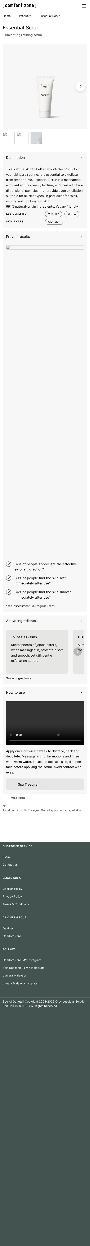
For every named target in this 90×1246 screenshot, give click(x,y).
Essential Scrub (50, 16)
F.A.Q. (7, 857)
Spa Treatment (29, 784)
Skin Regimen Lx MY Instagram (24, 967)
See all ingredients (18, 678)
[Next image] (80, 86)
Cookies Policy (12, 888)
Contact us (10, 864)
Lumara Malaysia (14, 975)
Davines (8, 928)
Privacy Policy (12, 896)
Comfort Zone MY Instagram (22, 960)
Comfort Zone (12, 936)
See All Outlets (12, 1001)
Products (25, 16)
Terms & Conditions (16, 904)
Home (7, 16)
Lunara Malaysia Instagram (21, 983)
